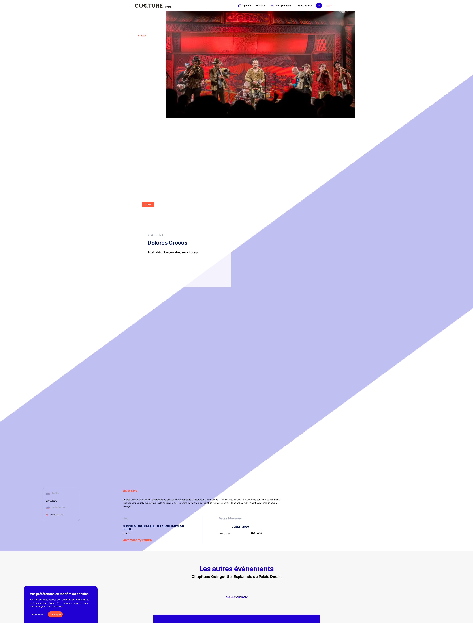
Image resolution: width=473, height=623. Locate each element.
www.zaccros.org (57, 514)
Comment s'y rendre (137, 540)
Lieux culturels (304, 5)
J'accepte (55, 614)
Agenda (247, 5)
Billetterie (261, 5)
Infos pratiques (283, 5)
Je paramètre (38, 614)
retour (143, 35)
